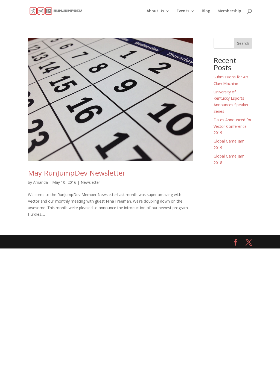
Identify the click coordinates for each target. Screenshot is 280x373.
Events (183, 11)
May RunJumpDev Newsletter (76, 173)
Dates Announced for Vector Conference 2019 (233, 126)
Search (243, 43)
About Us (155, 11)
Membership (229, 11)
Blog (206, 11)
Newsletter (90, 182)
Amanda (40, 182)
